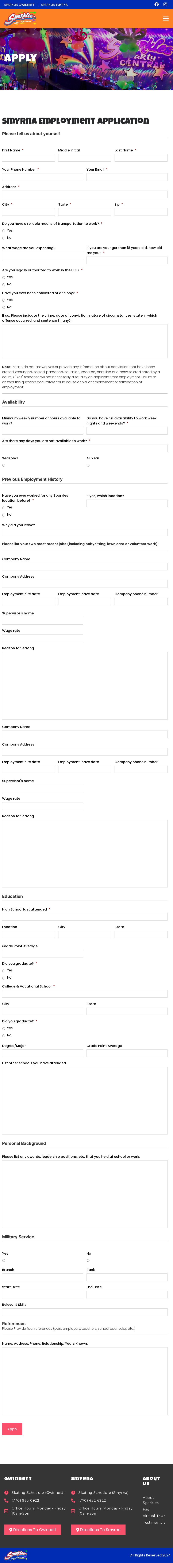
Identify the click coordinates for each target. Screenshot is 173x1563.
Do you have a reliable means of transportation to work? (52, 223)
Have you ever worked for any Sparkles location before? (35, 498)
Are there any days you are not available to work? (46, 440)
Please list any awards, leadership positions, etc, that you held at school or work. (71, 1156)
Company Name (16, 559)
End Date (94, 1287)
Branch (8, 1269)
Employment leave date (78, 594)
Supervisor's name (18, 613)
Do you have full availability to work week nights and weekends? (121, 421)
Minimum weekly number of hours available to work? (41, 421)
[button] (166, 18)
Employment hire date (21, 594)
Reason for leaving (18, 648)
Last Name (125, 150)
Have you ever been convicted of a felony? (40, 293)
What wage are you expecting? (28, 248)
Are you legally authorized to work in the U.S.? (42, 270)
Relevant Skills (14, 1304)
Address (11, 186)
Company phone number (136, 594)
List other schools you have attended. (34, 1063)
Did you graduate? (19, 963)
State (64, 204)
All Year (92, 458)
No (9, 237)
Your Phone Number (20, 169)
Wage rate (11, 630)
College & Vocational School (28, 986)
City (7, 204)
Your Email (97, 169)
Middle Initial (69, 150)
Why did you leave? (18, 525)
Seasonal (10, 458)
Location (9, 926)
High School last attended (26, 909)
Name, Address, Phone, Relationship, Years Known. (45, 1343)
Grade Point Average (20, 946)
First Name (13, 150)
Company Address (18, 576)
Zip (119, 204)
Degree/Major (14, 1045)
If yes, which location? (105, 495)
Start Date (11, 1287)
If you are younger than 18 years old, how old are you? (124, 250)
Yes (10, 230)
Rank (90, 1269)
